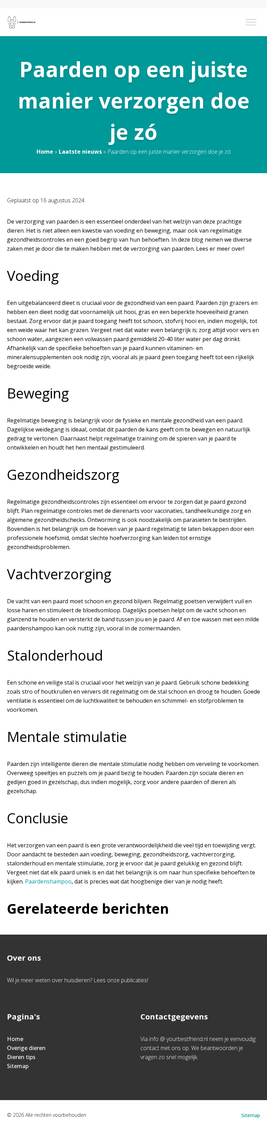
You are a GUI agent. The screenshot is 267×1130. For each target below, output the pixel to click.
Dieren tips (21, 1057)
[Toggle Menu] (251, 22)
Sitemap (18, 1066)
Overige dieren (26, 1048)
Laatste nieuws (80, 151)
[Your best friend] (22, 22)
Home (45, 151)
